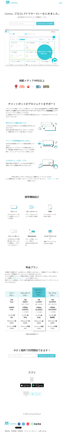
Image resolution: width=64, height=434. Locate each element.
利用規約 (20, 431)
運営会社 (7, 431)
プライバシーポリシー (30, 431)
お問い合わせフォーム (19, 278)
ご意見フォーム (51, 179)
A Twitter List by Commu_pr (32, 414)
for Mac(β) (36, 394)
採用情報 (14, 431)
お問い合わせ (42, 431)
